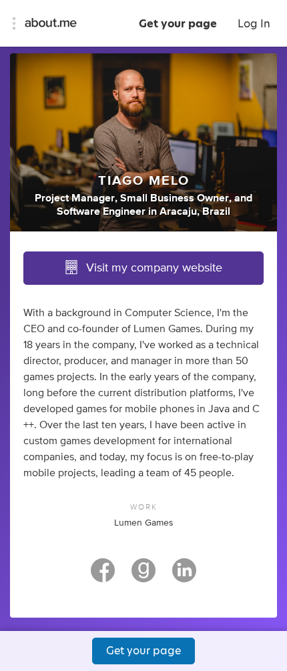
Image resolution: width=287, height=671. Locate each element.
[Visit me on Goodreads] (143, 576)
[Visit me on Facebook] (103, 576)
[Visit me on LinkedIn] (184, 576)
